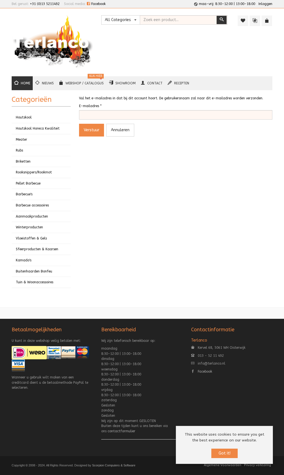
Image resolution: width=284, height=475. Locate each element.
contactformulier (121, 431)
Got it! (224, 453)
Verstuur (91, 130)
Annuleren (120, 130)
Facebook (98, 4)
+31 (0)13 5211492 (45, 4)
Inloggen (265, 4)
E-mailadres (90, 106)
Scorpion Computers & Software (113, 465)
